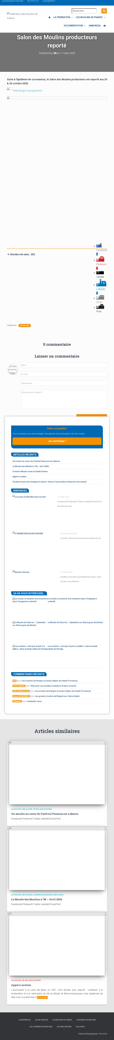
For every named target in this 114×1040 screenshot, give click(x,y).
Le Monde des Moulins (42, 895)
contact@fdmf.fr (49, 1)
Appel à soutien (19, 476)
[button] (71, 17)
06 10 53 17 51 (33, 1)
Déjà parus (27, 895)
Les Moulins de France (89, 17)
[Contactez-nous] (104, 26)
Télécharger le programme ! (27, 90)
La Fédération (61, 17)
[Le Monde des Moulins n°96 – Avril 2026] (57, 858)
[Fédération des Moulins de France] (23, 19)
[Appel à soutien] (57, 944)
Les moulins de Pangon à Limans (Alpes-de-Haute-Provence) (50, 681)
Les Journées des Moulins (41, 1027)
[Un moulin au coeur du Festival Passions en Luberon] (57, 772)
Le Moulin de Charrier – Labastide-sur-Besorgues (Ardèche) (75, 622)
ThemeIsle (102, 1034)
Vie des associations (42, 809)
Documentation (73, 25)
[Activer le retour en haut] (108, 1034)
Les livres (80, 1027)
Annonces (95, 25)
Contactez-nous (34, 701)
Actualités (24, 325)
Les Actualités (41, 1020)
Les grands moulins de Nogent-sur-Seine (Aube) (57, 696)
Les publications (64, 1027)
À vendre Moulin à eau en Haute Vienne (30, 471)
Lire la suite (42, 997)
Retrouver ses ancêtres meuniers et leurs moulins (53, 686)
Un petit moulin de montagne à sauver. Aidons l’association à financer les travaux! (50, 482)
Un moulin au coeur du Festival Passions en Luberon (36, 461)
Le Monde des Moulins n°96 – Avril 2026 (31, 466)
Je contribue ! (57, 441)
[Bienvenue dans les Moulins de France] (49, 17)
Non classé (27, 809)
